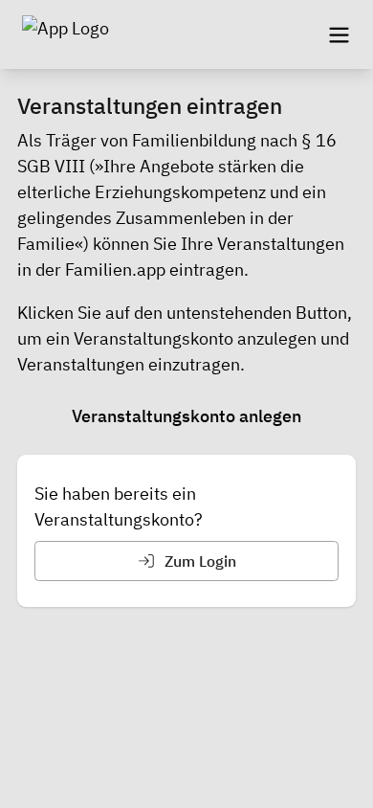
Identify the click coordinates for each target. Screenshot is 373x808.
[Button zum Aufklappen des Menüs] (338, 34)
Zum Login (198, 561)
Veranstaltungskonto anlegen (186, 416)
